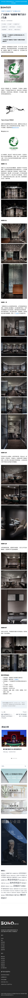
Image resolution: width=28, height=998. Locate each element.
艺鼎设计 (19, 26)
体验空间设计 (13, 875)
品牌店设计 (24, 877)
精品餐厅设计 (17, 890)
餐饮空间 (17, 11)
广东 (13, 11)
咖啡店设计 (9, 877)
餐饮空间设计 (17, 29)
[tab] (11, 758)
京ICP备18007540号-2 (8, 995)
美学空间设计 (12, 26)
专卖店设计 (3, 873)
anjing (6, 751)
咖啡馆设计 (15, 877)
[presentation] (14, 738)
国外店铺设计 (22, 880)
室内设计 (23, 883)
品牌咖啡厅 (20, 877)
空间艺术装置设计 (6, 890)
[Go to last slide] (4, 743)
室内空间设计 (15, 883)
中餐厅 (3, 11)
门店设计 (23, 892)
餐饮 (13, 127)
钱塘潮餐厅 (4, 29)
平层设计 (11, 886)
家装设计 (7, 886)
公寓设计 (18, 875)
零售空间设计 (10, 895)
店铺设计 (17, 886)
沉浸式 (17, 313)
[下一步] (24, 743)
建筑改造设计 (6, 888)
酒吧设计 (5, 892)
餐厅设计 (10, 29)
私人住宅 (21, 888)
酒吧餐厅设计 (9, 892)
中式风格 (4, 24)
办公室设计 (22, 875)
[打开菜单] (23, 7)
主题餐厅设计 (16, 24)
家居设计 (3, 886)
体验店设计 (8, 875)
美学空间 (16, 127)
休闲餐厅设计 (15, 873)
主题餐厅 (8, 11)
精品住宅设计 (12, 890)
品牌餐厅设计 (5, 26)
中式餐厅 (9, 24)
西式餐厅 (22, 890)
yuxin (4, 20)
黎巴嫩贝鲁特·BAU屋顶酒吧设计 (12, 749)
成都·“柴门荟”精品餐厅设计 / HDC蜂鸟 (21, 714)
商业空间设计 (13, 880)
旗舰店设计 (12, 888)
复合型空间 (8, 883)
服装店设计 (16, 888)
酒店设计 (19, 892)
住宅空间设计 (23, 873)
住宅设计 (3, 875)
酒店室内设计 (14, 892)
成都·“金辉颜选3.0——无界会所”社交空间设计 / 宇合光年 (7, 715)
